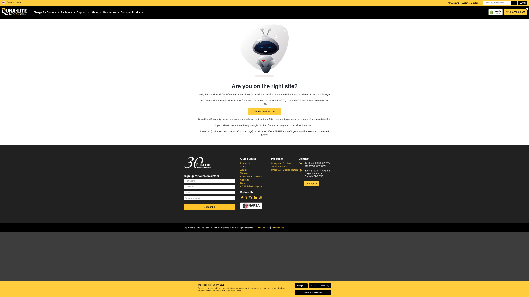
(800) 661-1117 (274, 131)
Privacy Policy (263, 227)
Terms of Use (278, 227)
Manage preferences (313, 292)
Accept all (301, 286)
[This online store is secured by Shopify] (495, 11)
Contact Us (311, 183)
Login (523, 3)
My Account (453, 3)
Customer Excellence (471, 3)
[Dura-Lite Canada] (15, 12)
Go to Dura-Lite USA (264, 111)
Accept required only (320, 286)
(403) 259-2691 (317, 165)
